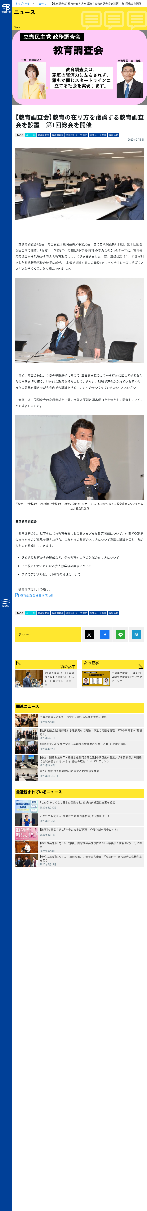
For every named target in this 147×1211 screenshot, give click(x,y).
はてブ (136, 634)
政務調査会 (57, 135)
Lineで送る (120, 634)
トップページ (22, 3)
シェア (104, 634)
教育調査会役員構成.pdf (36, 595)
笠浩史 (83, 135)
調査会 (93, 135)
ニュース (41, 3)
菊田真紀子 (72, 135)
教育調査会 (43, 135)
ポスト (89, 634)
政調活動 (113, 135)
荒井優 (102, 135)
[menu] (6, 602)
